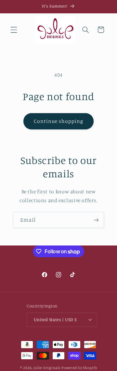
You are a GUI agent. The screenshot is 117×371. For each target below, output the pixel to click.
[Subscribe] (96, 220)
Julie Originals (46, 367)
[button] (13, 29)
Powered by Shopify (79, 367)
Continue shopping (59, 121)
